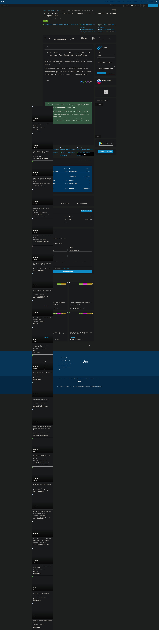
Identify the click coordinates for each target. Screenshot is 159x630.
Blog (124, 1)
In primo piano (112, 1)
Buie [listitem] (44, 363)
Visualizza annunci (106, 48)
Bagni (138, 5)
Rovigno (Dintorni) (55, 10)
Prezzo (126, 5)
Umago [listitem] (45, 361)
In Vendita (45, 20)
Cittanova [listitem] (45, 365)
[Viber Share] (87, 82)
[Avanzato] (141, 5)
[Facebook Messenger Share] (81, 82)
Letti (132, 5)
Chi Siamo (129, 1)
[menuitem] (151, 2)
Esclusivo (58, 313)
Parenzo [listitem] (45, 367)
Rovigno (49, 10)
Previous (99, 104)
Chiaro (145, 5)
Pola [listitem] (44, 369)
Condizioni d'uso (102, 70)
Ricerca (153, 5)
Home (106, 1)
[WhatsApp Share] (84, 82)
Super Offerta (63, 313)
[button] (113, 10)
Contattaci (136, 1)
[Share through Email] (90, 82)
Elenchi (118, 1)
